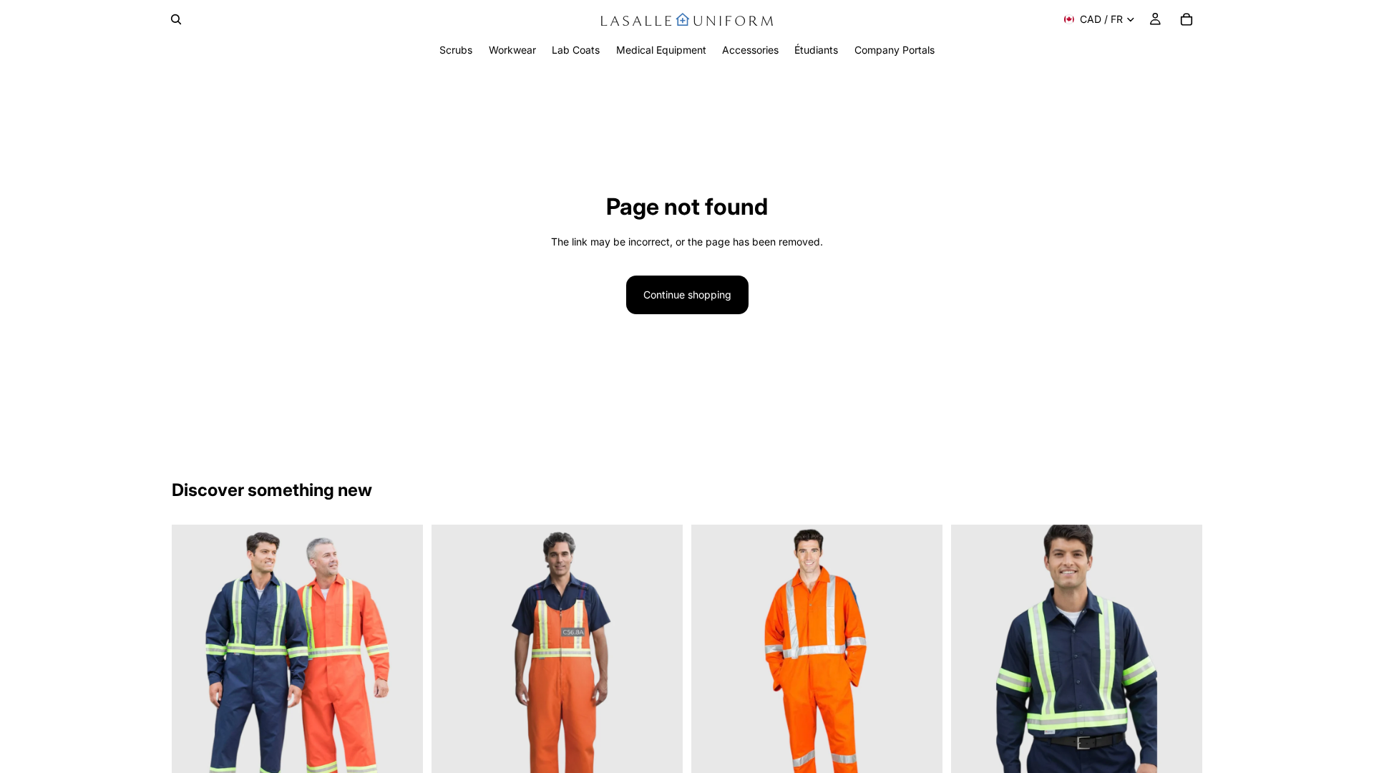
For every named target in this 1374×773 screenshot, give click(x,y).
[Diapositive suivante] (401, 682)
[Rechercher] (176, 19)
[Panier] (1186, 19)
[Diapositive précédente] (193, 682)
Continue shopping (687, 294)
